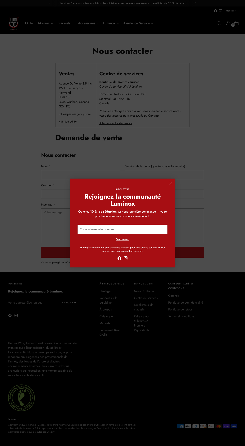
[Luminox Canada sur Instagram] (125, 259)
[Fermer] (171, 183)
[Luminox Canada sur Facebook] (119, 259)
